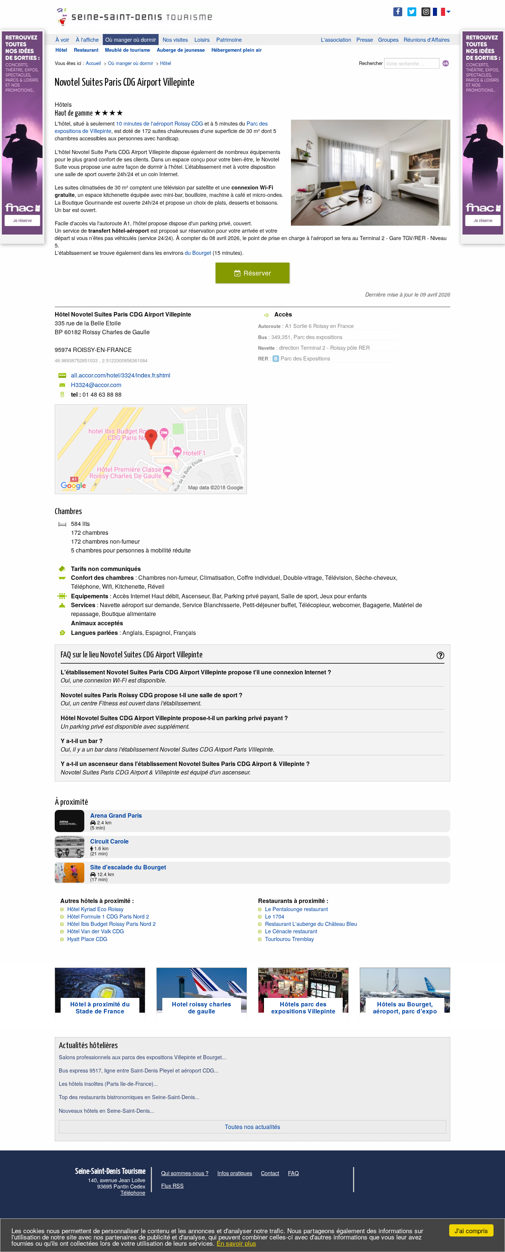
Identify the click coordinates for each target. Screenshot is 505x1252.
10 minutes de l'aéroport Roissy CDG (159, 123)
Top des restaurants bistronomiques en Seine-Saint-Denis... (129, 1097)
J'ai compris (471, 1230)
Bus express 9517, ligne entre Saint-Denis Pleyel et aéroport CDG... (138, 1070)
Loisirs (202, 39)
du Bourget (198, 252)
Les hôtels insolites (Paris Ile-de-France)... (108, 1083)
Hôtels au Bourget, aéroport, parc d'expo (405, 1007)
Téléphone (133, 1192)
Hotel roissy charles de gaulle (201, 1007)
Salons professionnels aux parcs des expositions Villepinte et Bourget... (142, 1057)
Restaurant (86, 50)
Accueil (93, 62)
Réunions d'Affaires (427, 39)
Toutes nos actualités (252, 1126)
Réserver (257, 272)
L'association (336, 39)
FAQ (293, 1173)
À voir (62, 39)
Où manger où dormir (130, 39)
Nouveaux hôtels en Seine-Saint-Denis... (106, 1110)
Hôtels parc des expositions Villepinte (303, 1007)
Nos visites (175, 39)
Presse (364, 39)
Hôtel (61, 50)
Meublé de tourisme (127, 50)
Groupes (388, 39)
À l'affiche (87, 39)
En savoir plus (236, 1243)
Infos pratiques (234, 1173)
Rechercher (371, 62)
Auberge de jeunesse (181, 50)
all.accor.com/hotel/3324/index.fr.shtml (120, 375)
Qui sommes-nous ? (185, 1173)
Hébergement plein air (236, 50)
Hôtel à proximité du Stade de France (100, 1007)
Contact (270, 1173)
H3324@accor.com (96, 384)
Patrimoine (229, 39)
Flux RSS (172, 1185)
